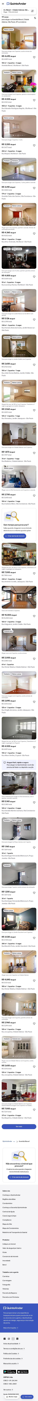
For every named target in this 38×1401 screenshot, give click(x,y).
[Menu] (3, 4)
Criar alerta (28, 1396)
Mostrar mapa (13, 1396)
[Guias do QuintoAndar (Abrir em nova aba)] (13, 1339)
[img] (19, 38)
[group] (19, 47)
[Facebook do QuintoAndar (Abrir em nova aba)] (4, 1339)
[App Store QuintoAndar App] (22, 1372)
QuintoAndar (7, 1141)
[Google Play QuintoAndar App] (9, 1372)
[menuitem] (7, 1141)
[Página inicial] (16, 3)
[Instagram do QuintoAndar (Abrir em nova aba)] (9, 1339)
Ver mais (19, 1126)
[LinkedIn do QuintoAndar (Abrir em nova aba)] (17, 1339)
